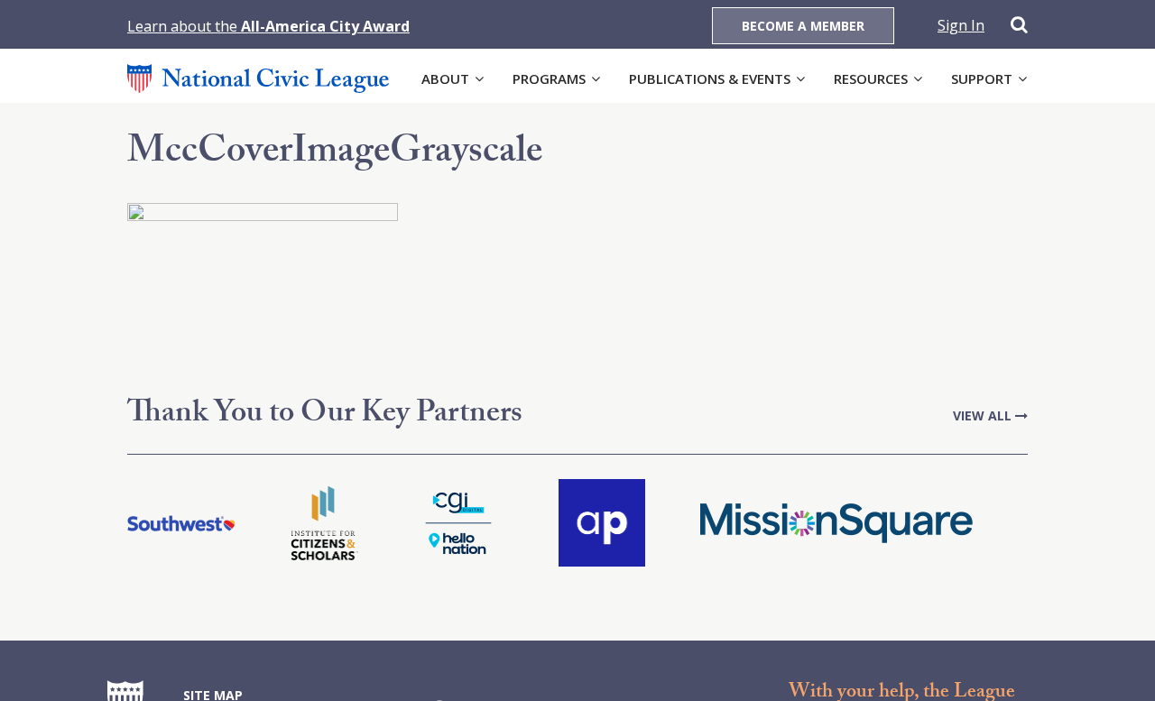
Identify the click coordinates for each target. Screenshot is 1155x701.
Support (981, 78)
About (445, 78)
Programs (549, 78)
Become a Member (803, 25)
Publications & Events (709, 78)
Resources (871, 78)
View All (984, 415)
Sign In (961, 25)
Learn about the (268, 26)
